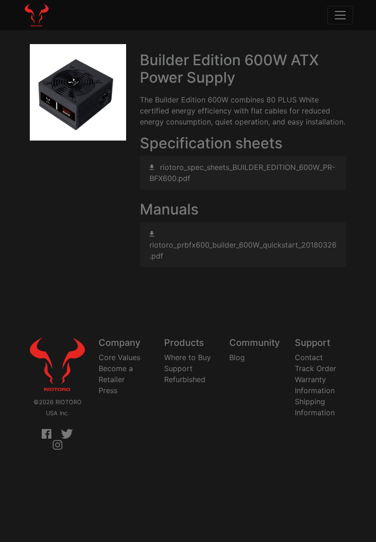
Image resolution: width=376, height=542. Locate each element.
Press (108, 390)
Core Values (119, 357)
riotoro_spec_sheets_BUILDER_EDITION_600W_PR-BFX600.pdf (242, 173)
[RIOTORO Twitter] (67, 434)
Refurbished (184, 379)
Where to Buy (187, 357)
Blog (237, 357)
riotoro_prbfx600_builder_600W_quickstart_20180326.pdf (243, 250)
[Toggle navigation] (340, 15)
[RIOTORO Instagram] (57, 445)
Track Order (315, 368)
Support (178, 368)
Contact (309, 357)
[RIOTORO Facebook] (46, 434)
